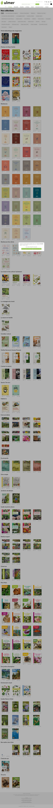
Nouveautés (16, 6)
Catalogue (10, 6)
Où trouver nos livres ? (39, 6)
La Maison (27, 6)
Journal (32, 6)
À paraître (22, 6)
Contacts (46, 6)
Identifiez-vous (40, 1)
